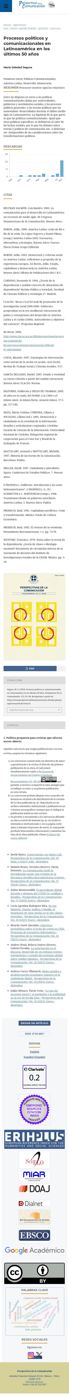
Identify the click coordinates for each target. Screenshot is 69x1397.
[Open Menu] (6, 6)
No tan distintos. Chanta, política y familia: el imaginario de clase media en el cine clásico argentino (37, 911)
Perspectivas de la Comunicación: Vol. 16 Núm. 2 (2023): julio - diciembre (35, 859)
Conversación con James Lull (44, 854)
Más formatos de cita (21, 709)
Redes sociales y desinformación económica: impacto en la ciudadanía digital (36, 975)
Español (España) (34, 1057)
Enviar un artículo (34, 1023)
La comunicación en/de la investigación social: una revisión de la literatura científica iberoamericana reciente (38, 874)
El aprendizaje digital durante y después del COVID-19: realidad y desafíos (37, 893)
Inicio (7, 25)
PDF (31, 668)
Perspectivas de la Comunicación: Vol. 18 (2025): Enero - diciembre (37, 918)
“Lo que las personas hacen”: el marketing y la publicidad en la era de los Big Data (38, 994)
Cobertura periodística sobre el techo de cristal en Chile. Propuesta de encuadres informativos (38, 929)
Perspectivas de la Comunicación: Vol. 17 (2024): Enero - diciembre (35, 882)
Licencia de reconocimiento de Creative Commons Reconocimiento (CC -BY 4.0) (32, 776)
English (34, 1051)
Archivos (19, 25)
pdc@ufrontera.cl (34, 1381)
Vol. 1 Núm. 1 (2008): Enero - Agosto (26, 28)
